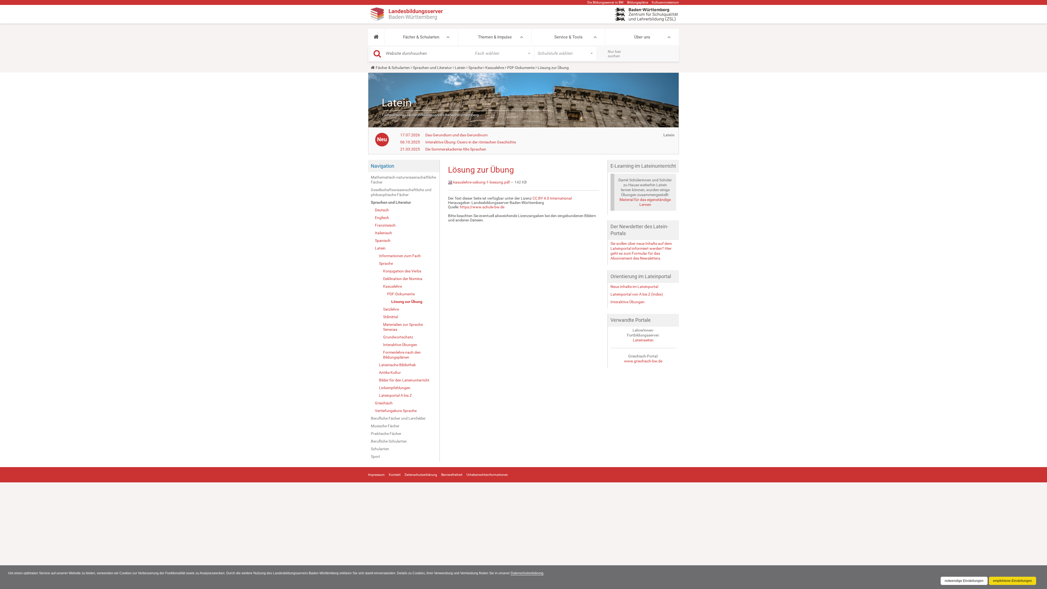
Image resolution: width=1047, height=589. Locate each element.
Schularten (380, 449)
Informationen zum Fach (400, 256)
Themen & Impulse (495, 37)
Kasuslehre (494, 67)
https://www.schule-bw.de (482, 207)
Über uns (642, 37)
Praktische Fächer (386, 433)
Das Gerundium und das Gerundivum (456, 135)
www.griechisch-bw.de (643, 361)
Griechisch (384, 403)
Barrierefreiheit (451, 475)
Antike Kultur (390, 372)
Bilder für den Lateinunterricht (404, 380)
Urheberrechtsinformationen (487, 475)
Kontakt (395, 475)
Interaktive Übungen (400, 344)
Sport (375, 456)
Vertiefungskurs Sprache (396, 410)
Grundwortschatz (398, 337)
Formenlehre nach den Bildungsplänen (402, 354)
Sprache (475, 67)
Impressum (376, 475)
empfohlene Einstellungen (1012, 581)
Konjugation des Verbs (402, 271)
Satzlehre (391, 309)
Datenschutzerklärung (527, 573)
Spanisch (382, 240)
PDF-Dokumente (521, 67)
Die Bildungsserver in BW (605, 2)
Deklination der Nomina (402, 279)
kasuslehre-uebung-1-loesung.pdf (481, 182)
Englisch (382, 217)
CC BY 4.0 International (552, 198)
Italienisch (383, 233)
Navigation (382, 166)
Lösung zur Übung (406, 301)
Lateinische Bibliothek (397, 365)
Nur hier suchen (614, 53)
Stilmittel (390, 317)
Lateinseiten (643, 340)
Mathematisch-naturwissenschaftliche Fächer (403, 179)
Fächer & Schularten (421, 37)
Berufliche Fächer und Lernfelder (398, 418)
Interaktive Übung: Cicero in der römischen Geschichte (470, 142)
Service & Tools (568, 37)
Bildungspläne (637, 2)
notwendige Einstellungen (964, 581)
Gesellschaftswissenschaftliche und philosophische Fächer (401, 192)
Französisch (385, 225)
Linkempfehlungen (394, 388)
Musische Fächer (385, 426)
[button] (376, 37)
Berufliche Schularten (389, 441)
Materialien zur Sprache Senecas (403, 327)
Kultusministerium (665, 2)
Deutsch (382, 210)
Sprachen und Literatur (432, 67)
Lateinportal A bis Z (395, 395)
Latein (460, 67)
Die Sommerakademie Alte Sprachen (455, 149)
